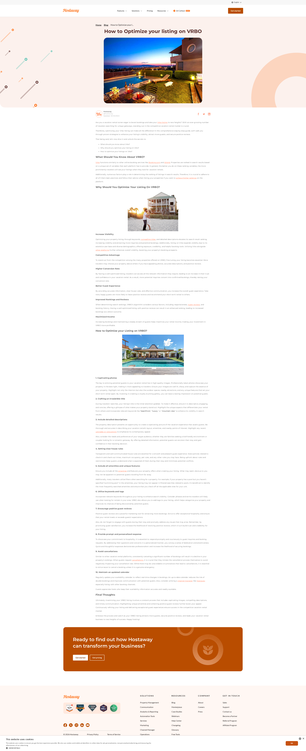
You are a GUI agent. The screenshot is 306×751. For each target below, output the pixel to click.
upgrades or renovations (106, 432)
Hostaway (201, 581)
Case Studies (177, 711)
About (200, 702)
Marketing (144, 725)
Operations (145, 734)
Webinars (176, 716)
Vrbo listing (162, 122)
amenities (122, 471)
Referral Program (230, 721)
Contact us (227, 711)
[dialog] (153, 743)
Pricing (150, 11)
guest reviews (194, 305)
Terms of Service (113, 734)
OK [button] (292, 743)
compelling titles (148, 239)
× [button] (303, 739)
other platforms (102, 250)
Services (143, 721)
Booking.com (154, 162)
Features (120, 11)
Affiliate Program (230, 725)
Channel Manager (147, 730)
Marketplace (177, 707)
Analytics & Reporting (149, 711)
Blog (173, 702)
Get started (235, 11)
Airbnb (167, 162)
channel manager (185, 581)
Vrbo (98, 162)
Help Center (177, 721)
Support (226, 707)
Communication (146, 707)
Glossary (175, 730)
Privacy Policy (92, 734)
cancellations (137, 560)
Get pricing (97, 657)
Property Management (149, 702)
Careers (201, 707)
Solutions (147, 696)
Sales (225, 702)
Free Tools (176, 734)
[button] (79, 748)
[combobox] (300, 738)
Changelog (176, 725)
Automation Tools (147, 716)
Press (200, 711)
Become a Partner (230, 716)
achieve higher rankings (186, 178)
